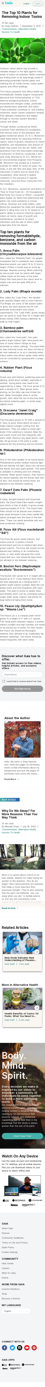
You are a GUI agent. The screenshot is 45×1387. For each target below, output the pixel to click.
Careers (6, 1268)
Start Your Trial (22, 1136)
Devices (6, 1233)
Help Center (8, 1263)
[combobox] (16, 1311)
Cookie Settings (10, 1252)
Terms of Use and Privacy (15, 1242)
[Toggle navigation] (3, 3)
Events (5, 1277)
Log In (38, 3)
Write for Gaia (9, 1273)
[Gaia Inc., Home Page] (9, 3)
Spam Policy (8, 1247)
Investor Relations (11, 1289)
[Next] (36, 951)
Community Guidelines (13, 1238)
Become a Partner (11, 1298)
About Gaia (7, 1228)
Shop (4, 1294)
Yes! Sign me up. (22, 688)
